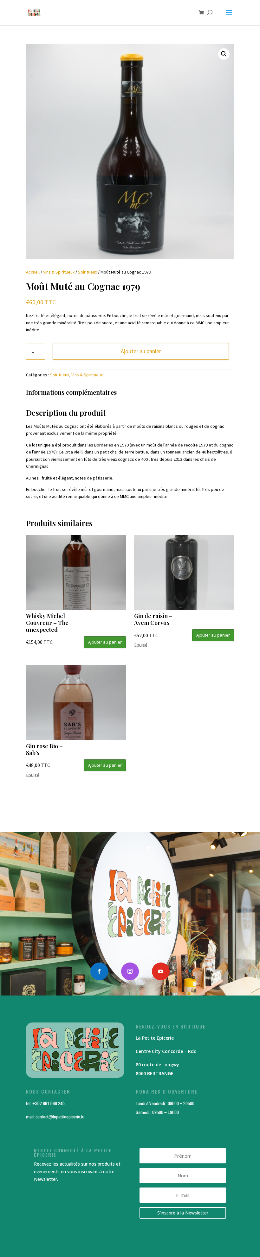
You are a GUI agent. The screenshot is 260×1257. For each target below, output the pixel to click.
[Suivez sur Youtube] (161, 971)
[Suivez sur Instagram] (130, 971)
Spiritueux (87, 272)
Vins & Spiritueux (59, 272)
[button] (224, 54)
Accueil (33, 272)
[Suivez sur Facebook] (99, 971)
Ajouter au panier (141, 351)
